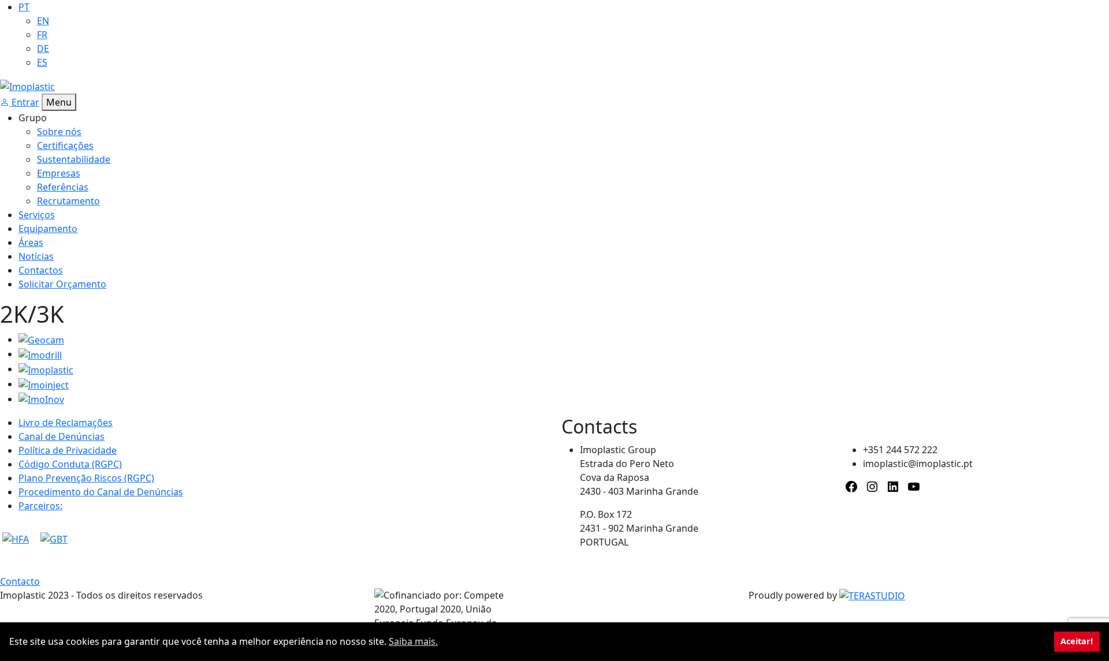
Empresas (58, 173)
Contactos (40, 270)
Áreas (30, 242)
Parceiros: (40, 505)
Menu (59, 102)
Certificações (65, 145)
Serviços (36, 214)
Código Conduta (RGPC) (70, 464)
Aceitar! (1076, 641)
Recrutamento (68, 201)
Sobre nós (59, 131)
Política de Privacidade (67, 450)
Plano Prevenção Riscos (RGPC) (86, 478)
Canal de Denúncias (61, 436)
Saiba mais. (413, 641)
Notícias (36, 256)
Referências (62, 187)
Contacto (20, 581)
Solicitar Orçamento (62, 284)
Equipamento (47, 228)
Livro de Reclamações (65, 422)
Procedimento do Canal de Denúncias (100, 492)
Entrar (24, 102)
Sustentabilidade (73, 159)
